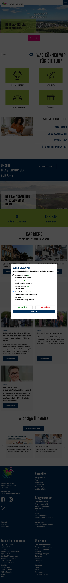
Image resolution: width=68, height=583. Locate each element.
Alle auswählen (22, 307)
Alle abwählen (45, 307)
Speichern (34, 312)
